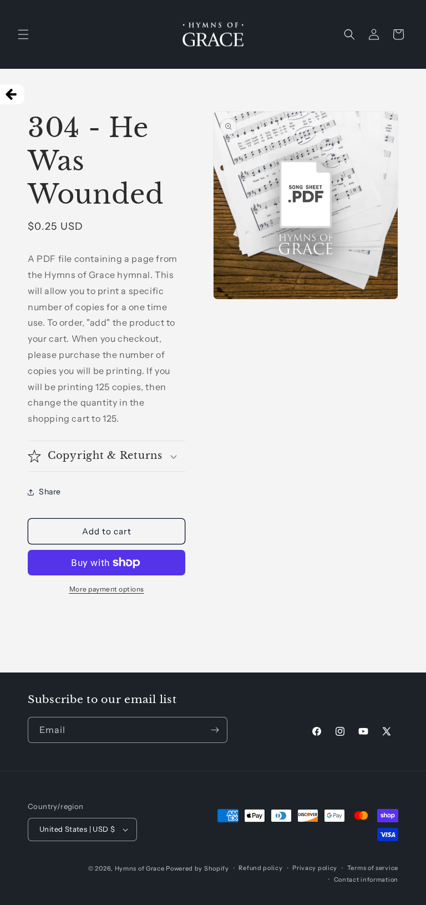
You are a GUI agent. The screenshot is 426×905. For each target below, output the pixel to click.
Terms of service (372, 868)
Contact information (366, 879)
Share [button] (50, 492)
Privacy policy (314, 868)
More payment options (106, 589)
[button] (23, 34)
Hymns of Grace (140, 868)
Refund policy (260, 868)
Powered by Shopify (197, 868)
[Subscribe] (214, 730)
